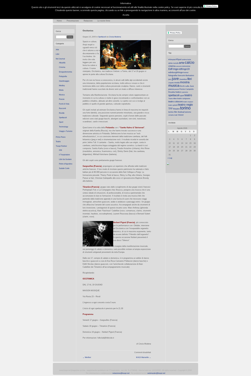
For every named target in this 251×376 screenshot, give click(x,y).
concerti (178, 66)
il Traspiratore (64, 155)
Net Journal (60, 59)
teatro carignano (183, 98)
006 (60, 150)
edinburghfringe (175, 72)
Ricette (61, 113)
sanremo (185, 92)
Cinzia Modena (115, 37)
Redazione (88, 21)
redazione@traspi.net (120, 373)
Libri (57, 54)
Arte (57, 50)
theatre (176, 109)
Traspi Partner (61, 146)
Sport (61, 122)
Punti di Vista (64, 104)
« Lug (170, 158)
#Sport (179, 59)
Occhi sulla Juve (187, 86)
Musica (62, 95)
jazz (170, 79)
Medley (62, 86)
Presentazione (73, 21)
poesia (171, 89)
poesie (176, 89)
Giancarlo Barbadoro (186, 76)
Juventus (183, 79)
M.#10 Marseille (143, 357)
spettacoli (173, 95)
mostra (185, 82)
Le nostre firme (103, 21)
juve (175, 79)
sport (182, 95)
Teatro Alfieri (172, 98)
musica (173, 85)
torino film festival (176, 112)
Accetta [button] (126, 15)
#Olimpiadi (172, 59)
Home (59, 21)
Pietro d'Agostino (65, 164)
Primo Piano (61, 137)
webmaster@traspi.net (156, 373)
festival (185, 72)
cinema (171, 66)
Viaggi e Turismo (65, 131)
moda (177, 82)
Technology (63, 127)
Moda (61, 90)
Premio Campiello (186, 89)
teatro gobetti (173, 105)
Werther (87, 357)
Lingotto (171, 83)
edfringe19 (184, 69)
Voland (180, 115)
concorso (186, 66)
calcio (189, 62)
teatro (188, 95)
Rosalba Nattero (174, 92)
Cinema (62, 67)
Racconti (62, 108)
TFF (170, 108)
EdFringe (173, 69)
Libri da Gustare (65, 159)
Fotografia (63, 76)
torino (185, 107)
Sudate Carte (64, 168)
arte (181, 62)
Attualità (62, 63)
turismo (188, 112)
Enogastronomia (65, 72)
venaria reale (173, 115)
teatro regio (185, 104)
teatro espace (188, 102)
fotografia (172, 75)
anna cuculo (173, 63)
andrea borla (186, 59)
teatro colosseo (175, 101)
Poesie (61, 99)
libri (189, 78)
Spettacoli (63, 118)
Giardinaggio (64, 81)
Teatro (58, 142)
